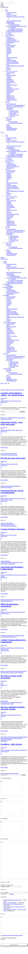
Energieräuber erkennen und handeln (12, 900)
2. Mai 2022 (3, 747)
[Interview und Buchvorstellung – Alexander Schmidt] (14, 703)
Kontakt (20, 1)
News (2, 683)
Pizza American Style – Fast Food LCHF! (13, 906)
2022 (5, 383)
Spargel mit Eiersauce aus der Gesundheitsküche (12, 492)
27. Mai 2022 (4, 398)
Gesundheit (12, 464)
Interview (13, 738)
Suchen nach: (4, 775)
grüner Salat (11, 599)
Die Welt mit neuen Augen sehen (13, 458)
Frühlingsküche (4, 599)
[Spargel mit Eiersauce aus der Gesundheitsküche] (6, 487)
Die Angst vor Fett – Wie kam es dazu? (13, 904)
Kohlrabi (17, 671)
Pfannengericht (22, 671)
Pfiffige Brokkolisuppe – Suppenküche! (10, 605)
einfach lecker (5, 671)
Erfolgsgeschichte (5, 464)
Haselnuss (8, 562)
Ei (1, 671)
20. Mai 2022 (4, 572)
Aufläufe (3, 401)
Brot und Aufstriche (5, 750)
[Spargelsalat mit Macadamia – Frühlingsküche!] (8, 563)
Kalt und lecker (4, 575)
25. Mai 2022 (4, 461)
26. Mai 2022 (4, 427)
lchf (10, 523)
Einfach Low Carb (5, 417)
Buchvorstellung (12, 715)
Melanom (18, 486)
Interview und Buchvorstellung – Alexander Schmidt (13, 708)
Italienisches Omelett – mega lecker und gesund (12, 423)
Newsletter (24, 1)
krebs (15, 486)
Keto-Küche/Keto (5, 498)
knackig (15, 599)
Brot (5, 773)
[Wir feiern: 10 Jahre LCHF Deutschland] (12, 672)
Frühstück (9, 430)
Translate (12, 894)
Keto (12, 486)
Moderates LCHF (9, 401)
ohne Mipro (12, 498)
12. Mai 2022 (4, 645)
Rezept (4, 524)
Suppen (15, 612)
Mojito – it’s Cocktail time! (10, 902)
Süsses (19, 401)
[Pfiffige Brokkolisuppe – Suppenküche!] (7, 601)
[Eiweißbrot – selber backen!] (4, 741)
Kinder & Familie (16, 648)
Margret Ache (4, 402)
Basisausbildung (4, 737)
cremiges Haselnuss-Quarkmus (5, 561)
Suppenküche (21, 635)
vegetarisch (12, 524)
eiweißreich (3, 453)
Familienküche (11, 671)
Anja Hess (3, 716)
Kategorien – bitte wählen (7, 885)
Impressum (3, 1)
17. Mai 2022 (4, 609)
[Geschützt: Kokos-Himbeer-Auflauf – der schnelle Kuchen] (12, 389)
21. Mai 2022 (4, 532)
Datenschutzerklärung (12, 1)
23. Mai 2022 (4, 495)
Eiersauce (5, 523)
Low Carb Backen (19, 417)
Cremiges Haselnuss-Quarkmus (13, 529)
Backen (2, 773)
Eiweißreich (3, 430)
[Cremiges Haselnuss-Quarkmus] (9, 526)
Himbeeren (12, 417)
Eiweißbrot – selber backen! (11, 744)
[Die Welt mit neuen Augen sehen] (9, 455)
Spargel (7, 524)
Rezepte (16, 401)
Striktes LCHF (19, 430)
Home (2, 383)
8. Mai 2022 (3, 681)
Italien (12, 453)
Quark (21, 562)
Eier (2, 523)
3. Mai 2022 (3, 712)
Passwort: (3, 411)
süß (24, 417)
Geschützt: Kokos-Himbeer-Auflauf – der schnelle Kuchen (12, 394)
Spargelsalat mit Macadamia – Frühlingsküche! (12, 568)
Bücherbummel (4, 715)
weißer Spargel (20, 599)
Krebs (16, 464)
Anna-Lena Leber (5, 613)
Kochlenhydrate (14, 562)
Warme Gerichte (9, 499)
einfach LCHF (14, 635)
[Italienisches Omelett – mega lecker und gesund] (6, 419)
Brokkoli (3, 635)
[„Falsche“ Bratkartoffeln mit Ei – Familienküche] (9, 636)
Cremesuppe (8, 635)
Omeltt (15, 453)
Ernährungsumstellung (6, 486)
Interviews (18, 715)
